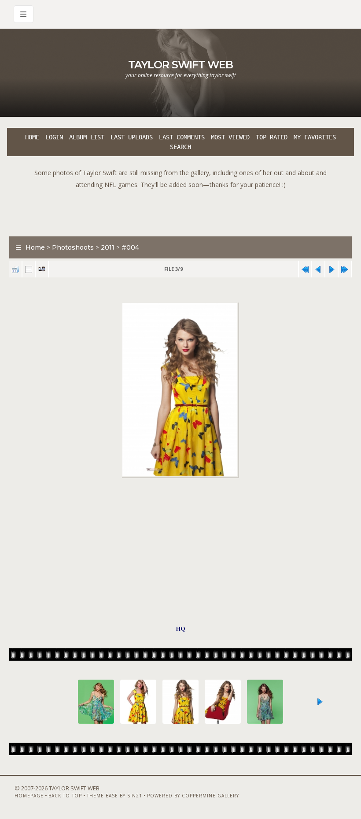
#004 (130, 247)
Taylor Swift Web (180, 64)
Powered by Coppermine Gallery (193, 796)
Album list (86, 137)
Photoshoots (73, 247)
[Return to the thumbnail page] (15, 269)
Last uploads (132, 137)
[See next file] (331, 269)
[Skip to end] (345, 269)
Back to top (65, 796)
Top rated (271, 137)
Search (180, 146)
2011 (107, 247)
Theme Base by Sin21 (114, 796)
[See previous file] (318, 269)
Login (54, 137)
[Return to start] (305, 269)
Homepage (29, 796)
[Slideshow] (42, 269)
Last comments (182, 137)
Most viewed (230, 137)
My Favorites (315, 137)
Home (32, 137)
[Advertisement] (180, 210)
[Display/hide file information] (28, 269)
